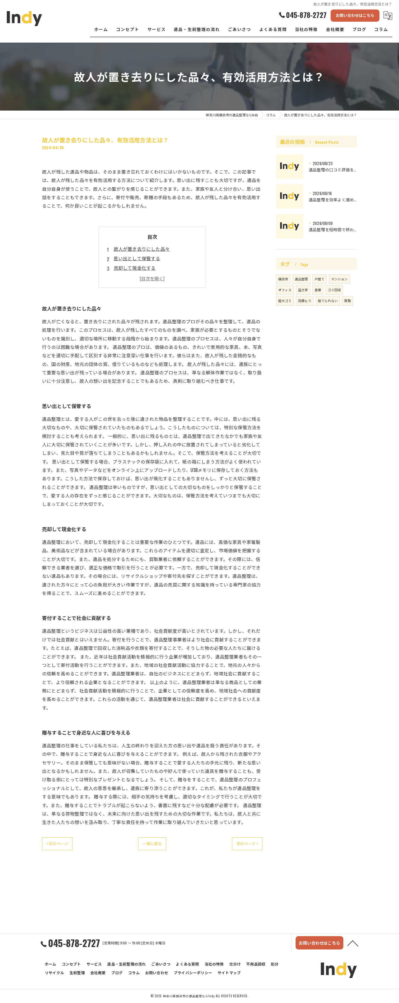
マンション (339, 279)
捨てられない (328, 300)
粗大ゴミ (285, 300)
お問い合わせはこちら (355, 15)
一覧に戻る (152, 843)
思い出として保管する (137, 258)
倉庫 (318, 289)
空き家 (303, 289)
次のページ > (247, 843)
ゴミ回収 (334, 289)
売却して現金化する (135, 267)
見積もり (304, 300)
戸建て (320, 279)
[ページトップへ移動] (352, 943)
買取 (347, 300)
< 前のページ (57, 843)
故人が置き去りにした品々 (142, 248)
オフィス (285, 289)
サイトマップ (229, 972)
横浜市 (283, 279)
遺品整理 (301, 279)
